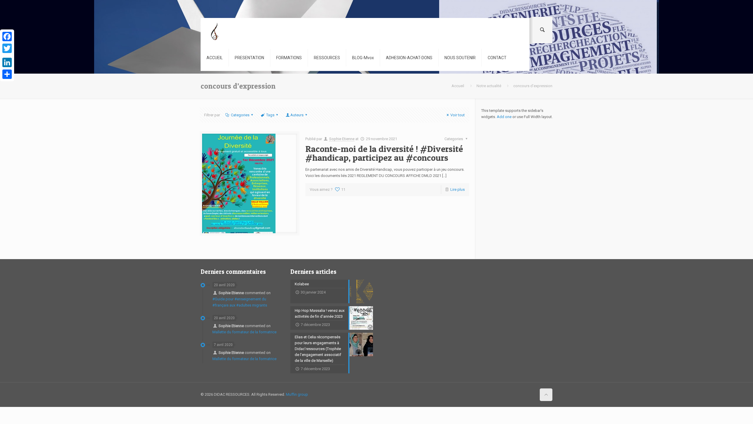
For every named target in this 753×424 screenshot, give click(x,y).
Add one (504, 117)
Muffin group (297, 394)
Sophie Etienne (341, 139)
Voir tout (457, 115)
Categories (240, 115)
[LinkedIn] (7, 62)
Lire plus (457, 189)
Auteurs (297, 115)
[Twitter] (7, 48)
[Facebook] (7, 36)
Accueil (458, 86)
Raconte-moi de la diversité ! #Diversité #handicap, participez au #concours (384, 153)
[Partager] (7, 74)
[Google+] (7, 55)
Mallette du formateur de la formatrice (244, 332)
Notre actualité (489, 86)
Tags (270, 115)
